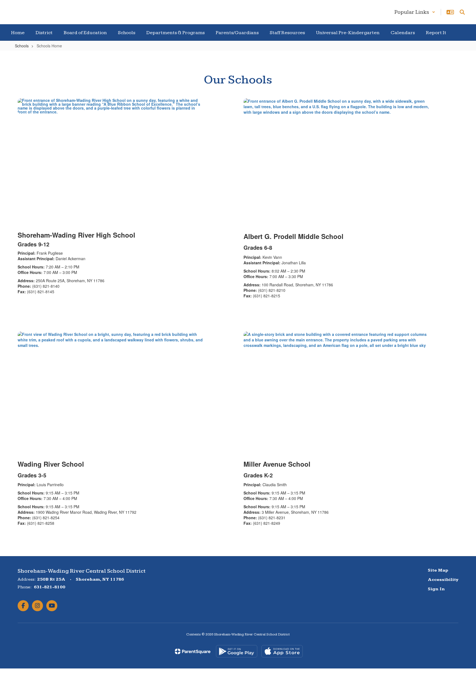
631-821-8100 (49, 587)
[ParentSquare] (193, 651)
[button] (414, 12)
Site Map (438, 570)
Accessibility (443, 579)
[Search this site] (462, 12)
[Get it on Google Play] (236, 651)
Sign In (436, 589)
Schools (22, 45)
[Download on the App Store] (282, 651)
